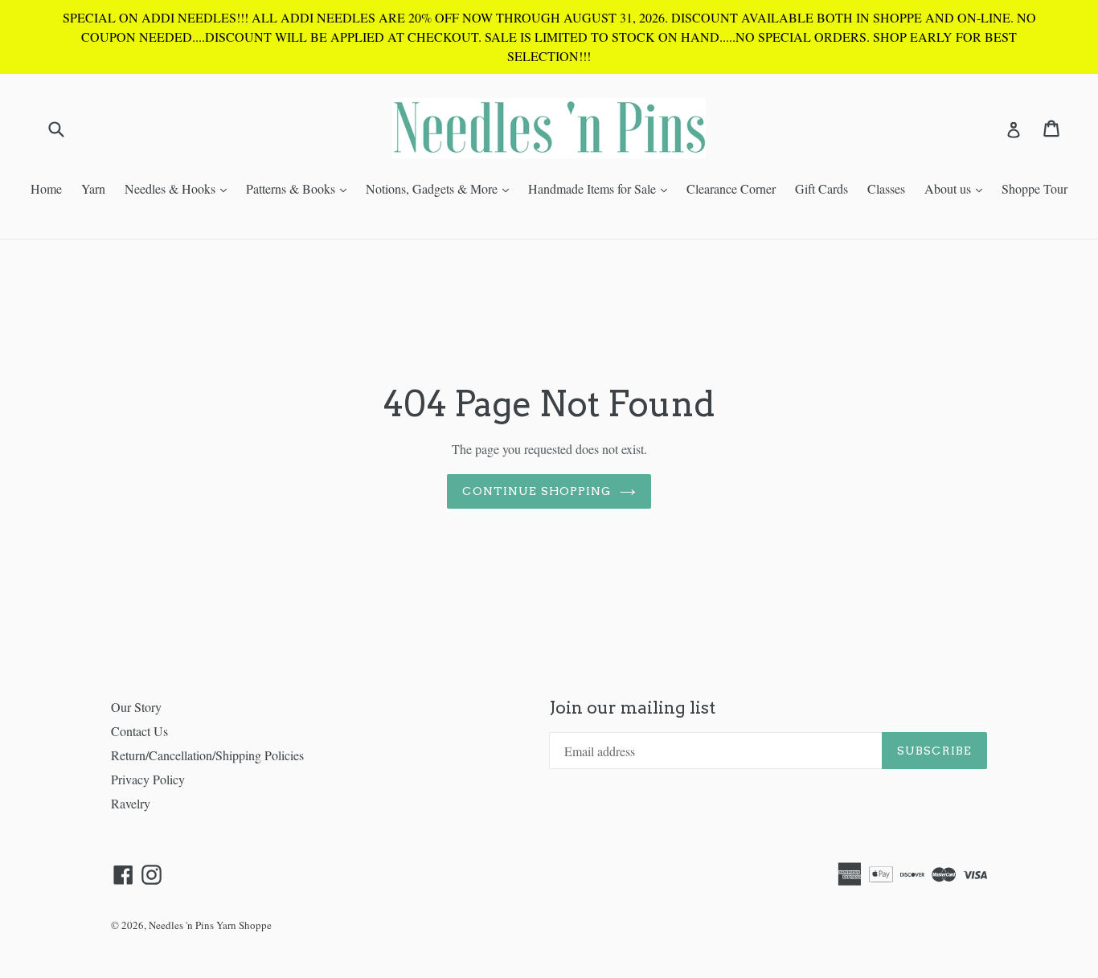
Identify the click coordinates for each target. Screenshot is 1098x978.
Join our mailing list (632, 708)
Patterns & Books (300, 188)
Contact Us (139, 730)
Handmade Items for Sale (601, 188)
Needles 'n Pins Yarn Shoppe (210, 925)
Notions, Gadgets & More (441, 188)
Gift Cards (821, 188)
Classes (886, 188)
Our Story (136, 706)
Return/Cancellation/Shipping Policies (207, 755)
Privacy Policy (148, 779)
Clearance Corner (731, 188)
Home (46, 188)
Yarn (93, 188)
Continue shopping (536, 491)
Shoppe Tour (1034, 188)
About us (957, 188)
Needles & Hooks (180, 188)
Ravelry (130, 803)
